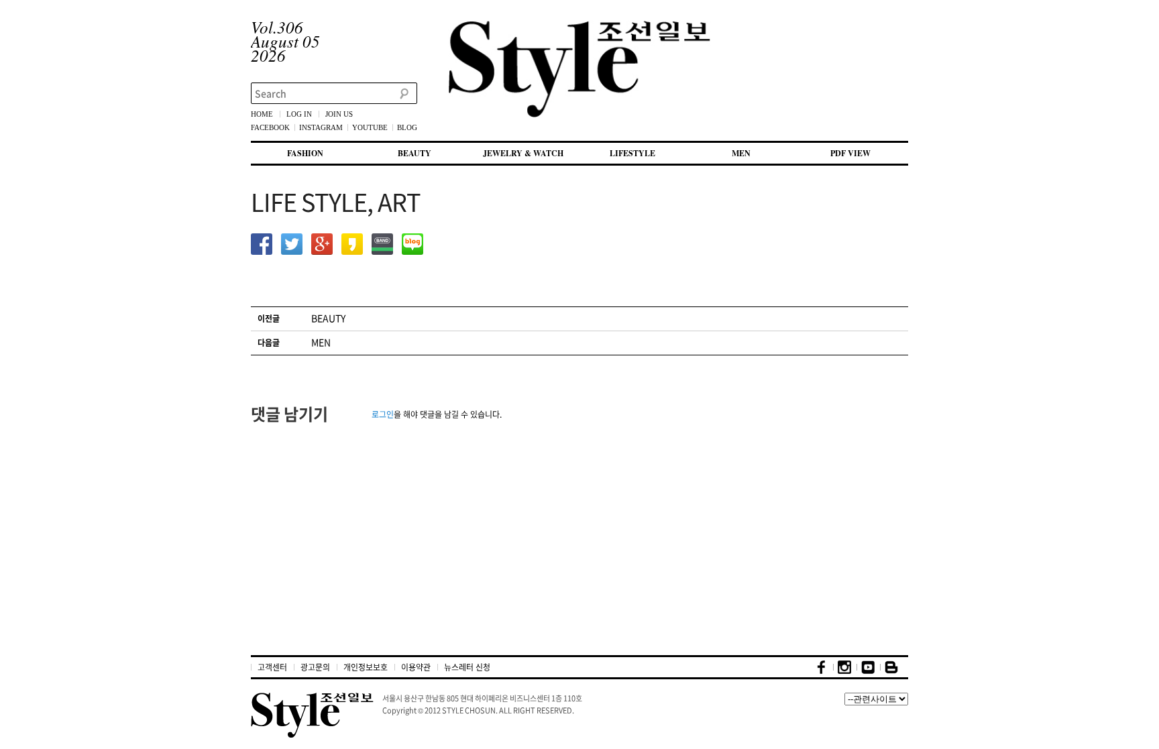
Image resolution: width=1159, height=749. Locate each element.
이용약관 (416, 667)
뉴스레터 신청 (467, 667)
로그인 (383, 414)
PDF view (850, 153)
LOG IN (299, 114)
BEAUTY (414, 153)
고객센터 (272, 667)
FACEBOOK (270, 127)
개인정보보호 (365, 667)
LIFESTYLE (632, 153)
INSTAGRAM (321, 127)
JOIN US (339, 114)
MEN (741, 153)
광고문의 (315, 667)
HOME (262, 114)
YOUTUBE (370, 127)
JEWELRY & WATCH (523, 153)
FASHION (305, 153)
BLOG (407, 127)
